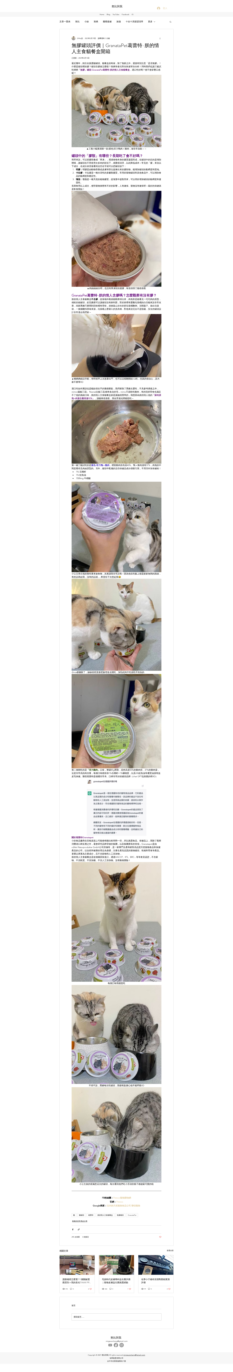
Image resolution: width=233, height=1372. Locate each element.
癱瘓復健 (107, 21)
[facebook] (116, 1345)
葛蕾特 (90, 1215)
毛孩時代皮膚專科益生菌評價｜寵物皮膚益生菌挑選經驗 (116, 1281)
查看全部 (170, 1250)
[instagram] (121, 1345)
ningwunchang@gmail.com (117, 1341)
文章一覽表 (64, 21)
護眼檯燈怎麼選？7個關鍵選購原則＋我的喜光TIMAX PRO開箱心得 (76, 1281)
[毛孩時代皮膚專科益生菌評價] (116, 1265)
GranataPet (132, 1215)
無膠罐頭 (120, 1215)
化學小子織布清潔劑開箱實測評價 (155, 1281)
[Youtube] (110, 1345)
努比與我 (117, 6)
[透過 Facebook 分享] (73, 1229)
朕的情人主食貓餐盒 (105, 1215)
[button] (170, 22)
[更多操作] (159, 38)
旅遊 (118, 21)
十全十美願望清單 (134, 21)
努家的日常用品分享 (79, 1221)
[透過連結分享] (79, 1229)
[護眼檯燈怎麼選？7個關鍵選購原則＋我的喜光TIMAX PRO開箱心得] (77, 1265)
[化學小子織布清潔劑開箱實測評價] (155, 1265)
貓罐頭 (81, 1215)
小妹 (86, 21)
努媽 (96, 21)
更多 (150, 21)
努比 (77, 21)
